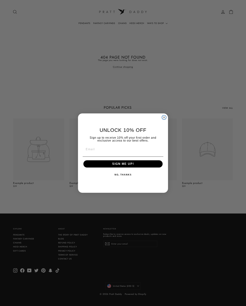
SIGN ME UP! (123, 163)
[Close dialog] (164, 117)
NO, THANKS (123, 174)
